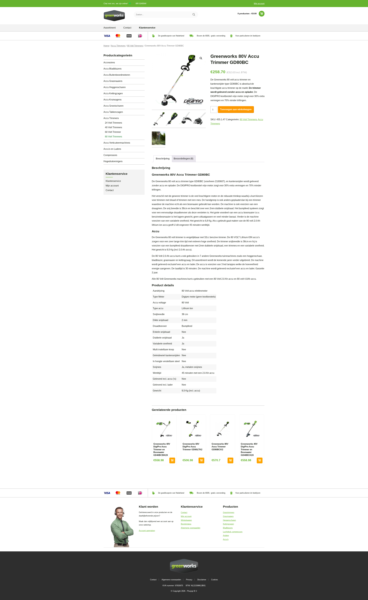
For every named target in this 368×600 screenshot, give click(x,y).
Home (106, 46)
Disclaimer (201, 580)
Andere (226, 535)
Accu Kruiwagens (112, 99)
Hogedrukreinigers (112, 161)
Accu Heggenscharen (114, 87)
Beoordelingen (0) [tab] (183, 158)
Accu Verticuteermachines (116, 143)
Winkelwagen (186, 520)
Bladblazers (228, 528)
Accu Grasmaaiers (112, 81)
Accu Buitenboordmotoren (116, 75)
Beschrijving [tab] (163, 158)
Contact (127, 27)
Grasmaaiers (228, 516)
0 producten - (247, 13)
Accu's (226, 539)
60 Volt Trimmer (113, 132)
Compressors (110, 155)
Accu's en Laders (112, 149)
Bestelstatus (186, 524)
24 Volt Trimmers (113, 123)
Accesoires (109, 62)
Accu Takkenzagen (113, 112)
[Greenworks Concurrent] (114, 15)
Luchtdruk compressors (233, 532)
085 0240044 (141, 3)
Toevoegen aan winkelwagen (236, 109)
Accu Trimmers (118, 46)
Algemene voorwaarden (190, 528)
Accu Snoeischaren (113, 106)
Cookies (214, 580)
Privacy (189, 580)
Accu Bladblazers (112, 68)
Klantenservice (147, 27)
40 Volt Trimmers (113, 127)
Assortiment (109, 27)
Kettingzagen (228, 524)
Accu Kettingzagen (113, 93)
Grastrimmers (228, 512)
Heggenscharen (229, 520)
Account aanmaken (147, 531)
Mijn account (259, 3)
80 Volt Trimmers (135, 46)
